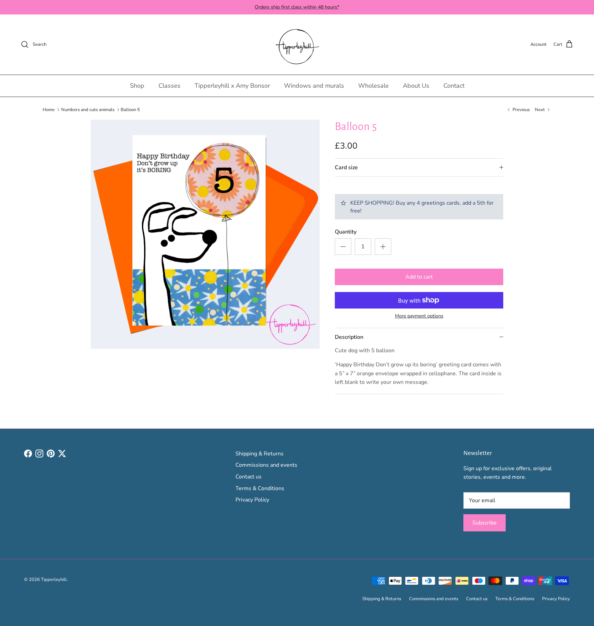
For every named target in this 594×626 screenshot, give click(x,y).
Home (49, 109)
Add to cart (419, 277)
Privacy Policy (252, 500)
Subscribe (484, 523)
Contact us (248, 477)
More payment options (419, 316)
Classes (169, 86)
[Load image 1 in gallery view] (205, 234)
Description (349, 337)
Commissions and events (266, 465)
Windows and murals (314, 86)
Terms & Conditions (259, 488)
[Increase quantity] (383, 246)
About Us (416, 86)
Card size (346, 167)
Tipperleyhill (54, 579)
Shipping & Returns (259, 453)
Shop (137, 86)
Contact (453, 86)
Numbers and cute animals (87, 109)
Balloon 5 (130, 109)
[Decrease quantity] (343, 246)
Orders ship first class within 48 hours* (297, 7)
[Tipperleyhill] (297, 44)
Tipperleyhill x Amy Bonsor (232, 86)
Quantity (345, 232)
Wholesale (373, 86)
